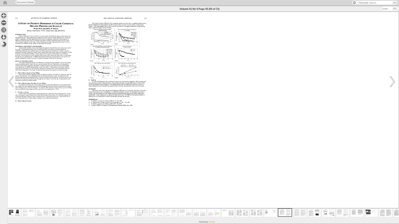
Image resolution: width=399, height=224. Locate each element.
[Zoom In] (4, 15)
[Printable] (4, 44)
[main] (203, 118)
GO (394, 3)
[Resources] (4, 37)
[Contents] (4, 30)
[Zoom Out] (4, 23)
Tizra (211, 222)
